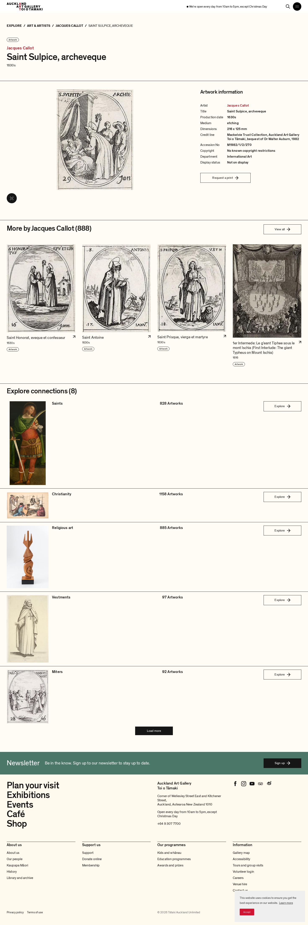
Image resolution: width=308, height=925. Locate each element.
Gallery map (241, 852)
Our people (15, 859)
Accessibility (241, 859)
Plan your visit (33, 785)
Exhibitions (28, 795)
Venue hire (240, 884)
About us (13, 852)
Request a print (222, 178)
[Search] (288, 6)
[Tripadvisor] (260, 783)
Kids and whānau (169, 852)
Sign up (280, 763)
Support (88, 852)
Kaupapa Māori (17, 865)
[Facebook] (235, 783)
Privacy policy (15, 912)
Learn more (286, 903)
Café (16, 814)
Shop (17, 824)
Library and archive (20, 878)
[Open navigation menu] (297, 6)
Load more (154, 731)
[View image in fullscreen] (12, 198)
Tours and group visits (248, 865)
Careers (238, 878)
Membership (91, 865)
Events (20, 805)
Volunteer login (243, 871)
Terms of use (35, 912)
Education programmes (174, 859)
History (12, 871)
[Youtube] (252, 783)
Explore (279, 406)
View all (280, 229)
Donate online (92, 859)
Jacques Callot (20, 48)
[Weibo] (268, 783)
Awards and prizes (170, 865)
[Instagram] (243, 783)
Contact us (240, 890)
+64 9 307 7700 (169, 823)
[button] (41, 305)
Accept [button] (247, 912)
